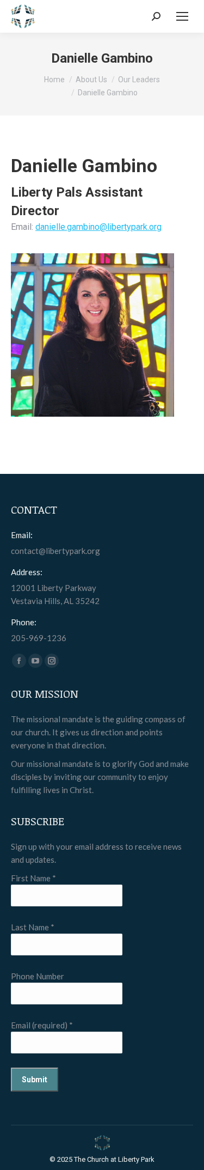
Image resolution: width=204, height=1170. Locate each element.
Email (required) (42, 1025)
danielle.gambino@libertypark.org (98, 227)
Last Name (32, 927)
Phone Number (37, 976)
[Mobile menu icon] (182, 16)
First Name (33, 878)
